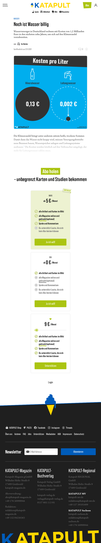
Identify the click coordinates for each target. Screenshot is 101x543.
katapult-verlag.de (46, 495)
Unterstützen (39, 434)
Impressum (67, 434)
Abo (87, 5)
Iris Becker (24, 44)
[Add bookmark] (86, 49)
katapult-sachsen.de (78, 514)
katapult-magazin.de (15, 488)
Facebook (41, 427)
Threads (69, 427)
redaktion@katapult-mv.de (82, 501)
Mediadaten (50, 434)
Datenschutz (79, 434)
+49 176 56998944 (15, 501)
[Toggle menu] (5, 5)
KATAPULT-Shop (15, 427)
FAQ (24, 434)
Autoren (17, 434)
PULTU (29, 427)
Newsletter (13, 451)
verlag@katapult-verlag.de (50, 499)
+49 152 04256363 (15, 518)
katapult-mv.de (76, 497)
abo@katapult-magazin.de (18, 497)
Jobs (29, 434)
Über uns (8, 434)
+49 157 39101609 (78, 504)
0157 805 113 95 (46, 502)
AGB (59, 434)
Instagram (56, 427)
